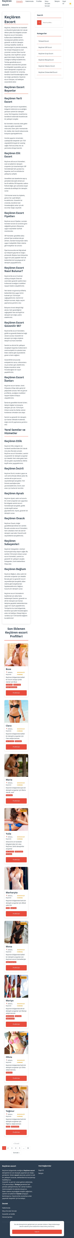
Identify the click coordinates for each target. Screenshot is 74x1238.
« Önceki (16, 1144)
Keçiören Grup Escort (46, 54)
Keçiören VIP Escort (45, 47)
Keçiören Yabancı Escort (47, 66)
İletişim (57, 1)
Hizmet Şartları (7, 1217)
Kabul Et (37, 1231)
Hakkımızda (29, 1)
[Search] (39, 22)
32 (28, 1148)
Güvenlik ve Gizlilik (8, 1214)
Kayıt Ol (41, 1170)
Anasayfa (19, 1)
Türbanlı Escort (44, 41)
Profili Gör (16, 693)
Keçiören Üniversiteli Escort (48, 72)
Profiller (39, 1)
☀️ (70, 4)
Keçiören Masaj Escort (46, 60)
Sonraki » (16, 1153)
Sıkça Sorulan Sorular (47, 3)
